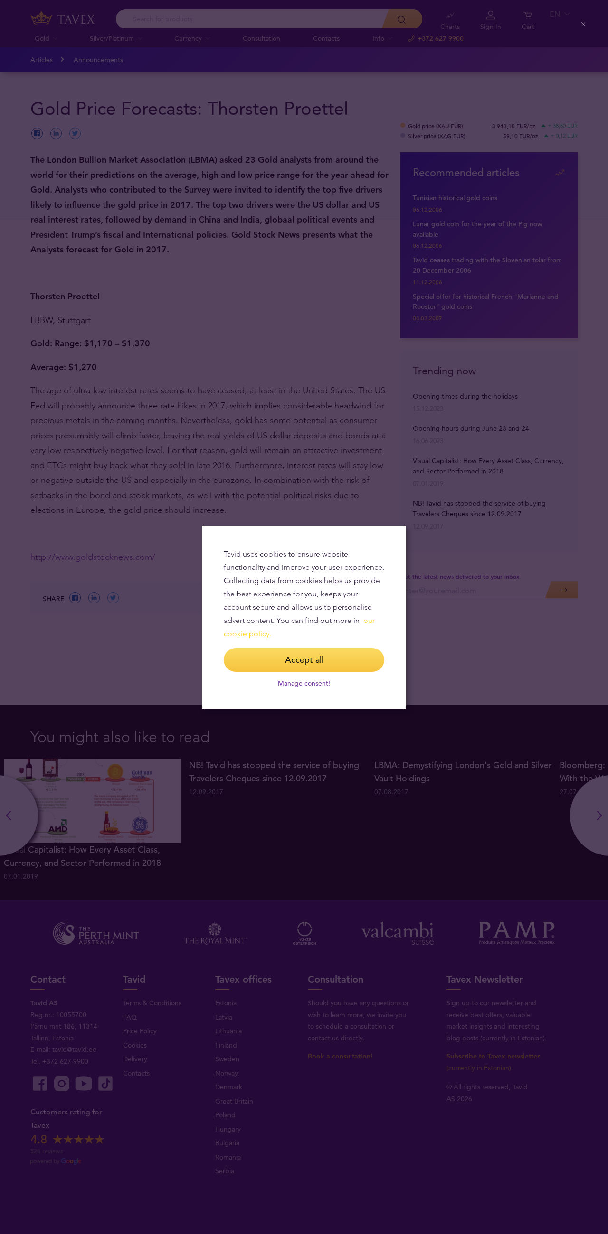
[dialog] (304, 617)
